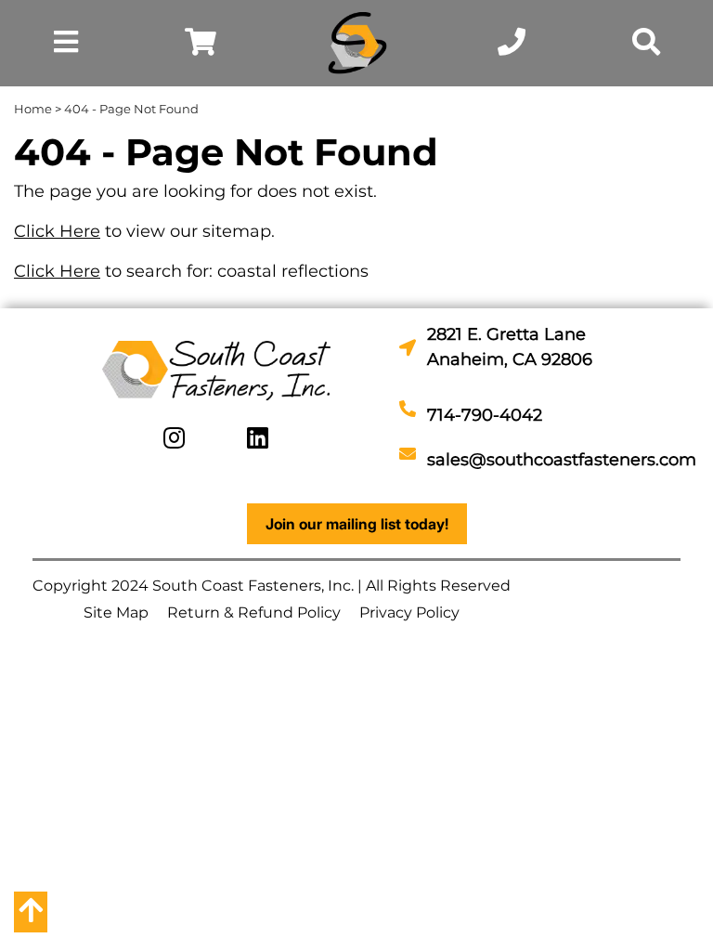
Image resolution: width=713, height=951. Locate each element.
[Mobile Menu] (66, 46)
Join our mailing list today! (357, 524)
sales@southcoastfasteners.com (561, 459)
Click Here (57, 231)
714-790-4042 (484, 415)
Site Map (116, 612)
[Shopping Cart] (200, 46)
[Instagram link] (174, 439)
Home (33, 108)
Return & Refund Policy (254, 612)
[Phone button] (511, 46)
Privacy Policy (409, 612)
